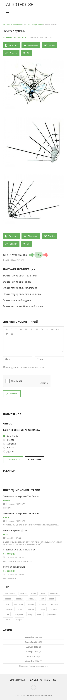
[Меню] (7, 14)
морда (31, 604)
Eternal (10, 447)
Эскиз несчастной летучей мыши (23, 306)
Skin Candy (12, 435)
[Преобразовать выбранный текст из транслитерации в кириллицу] (6, 334)
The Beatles (10, 593)
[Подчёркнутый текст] (15, 329)
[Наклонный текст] (11, 329)
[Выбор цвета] (47, 329)
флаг (39, 614)
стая (7, 614)
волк (33, 593)
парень (54, 604)
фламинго (51, 614)
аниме (23, 593)
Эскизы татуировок (14, 37)
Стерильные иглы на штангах (19, 549)
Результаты (34, 459)
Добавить (12, 393)
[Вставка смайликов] (41, 329)
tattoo (6, 500)
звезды (19, 598)
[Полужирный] (6, 329)
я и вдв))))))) (9, 553)
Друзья (34, 679)
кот (42, 598)
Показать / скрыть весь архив (33, 666)
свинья (30, 609)
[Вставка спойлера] (11, 334)
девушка (54, 593)
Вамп (6, 517)
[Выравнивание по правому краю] (36, 329)
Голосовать (13, 459)
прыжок (9, 609)
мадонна (18, 604)
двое (43, 593)
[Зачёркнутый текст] (21, 329)
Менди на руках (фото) (15, 530)
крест (51, 598)
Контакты (45, 679)
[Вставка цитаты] (57, 329)
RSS (54, 679)
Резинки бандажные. (14, 566)
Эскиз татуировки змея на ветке (22, 294)
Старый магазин (19, 679)
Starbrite (11, 443)
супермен (18, 614)
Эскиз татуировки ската (17, 281)
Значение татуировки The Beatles (21, 496)
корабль (31, 598)
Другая (10, 451)
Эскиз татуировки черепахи (20, 275)
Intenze (10, 439)
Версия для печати (14, 259)
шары (19, 619)
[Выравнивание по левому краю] (26, 329)
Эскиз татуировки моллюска (20, 288)
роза (20, 609)
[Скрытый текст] (52, 329)
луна (7, 604)
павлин (42, 604)
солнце (53, 609)
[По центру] (31, 329)
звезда (8, 598)
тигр (30, 614)
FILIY (5, 534)
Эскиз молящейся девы (17, 300)
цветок (8, 619)
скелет (42, 609)
